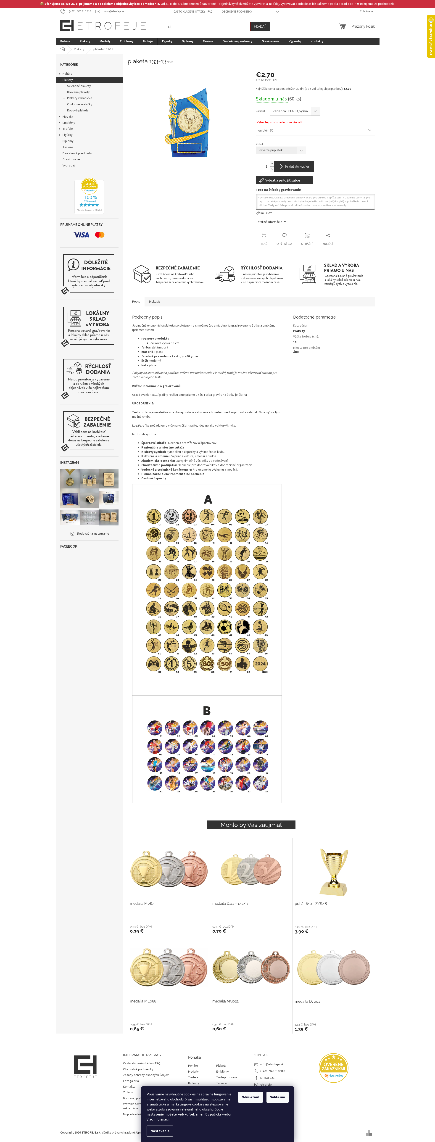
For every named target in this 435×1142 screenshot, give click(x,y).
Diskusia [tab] (154, 301)
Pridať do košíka (297, 166)
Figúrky (68, 135)
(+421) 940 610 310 (272, 1071)
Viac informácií (158, 1119)
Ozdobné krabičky (79, 104)
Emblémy (69, 123)
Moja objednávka (134, 1114)
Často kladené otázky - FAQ (193, 12)
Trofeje (68, 129)
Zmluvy (128, 1092)
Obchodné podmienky (237, 12)
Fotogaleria (131, 1081)
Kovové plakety (78, 110)
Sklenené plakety (79, 86)
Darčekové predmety (77, 153)
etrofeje (266, 1084)
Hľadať (260, 26)
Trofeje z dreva (226, 1077)
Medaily (68, 116)
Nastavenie (159, 1131)
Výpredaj (69, 165)
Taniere (68, 147)
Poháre (67, 73)
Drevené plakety (78, 92)
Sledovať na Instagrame (92, 533)
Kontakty (129, 1086)
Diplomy (68, 141)
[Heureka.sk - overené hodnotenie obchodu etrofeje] (89, 196)
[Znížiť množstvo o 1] (272, 169)
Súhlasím (277, 1097)
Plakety (68, 80)
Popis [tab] (136, 301)
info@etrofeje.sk (272, 1064)
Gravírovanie (71, 159)
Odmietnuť (250, 1097)
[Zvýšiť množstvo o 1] (272, 163)
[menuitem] (65, 41)
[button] (169, 929)
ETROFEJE (267, 1078)
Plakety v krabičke (79, 98)
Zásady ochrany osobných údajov (146, 1075)
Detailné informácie (269, 222)
